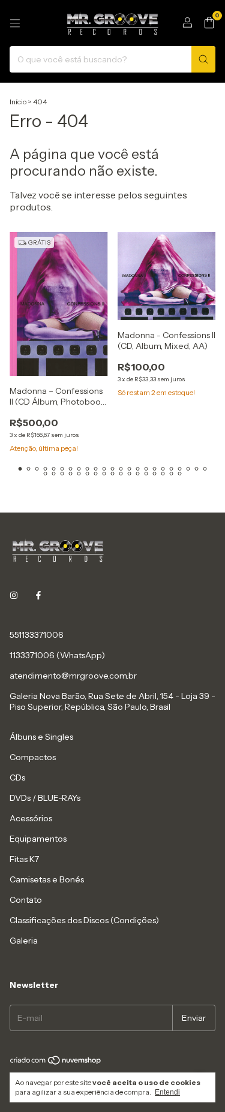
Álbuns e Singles (41, 736)
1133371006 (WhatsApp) (57, 655)
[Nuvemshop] (56, 1062)
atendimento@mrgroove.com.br (73, 675)
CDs (17, 777)
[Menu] (15, 23)
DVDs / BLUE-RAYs (45, 797)
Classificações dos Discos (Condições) (84, 920)
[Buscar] (203, 59)
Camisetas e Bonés (47, 879)
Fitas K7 (24, 859)
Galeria (24, 940)
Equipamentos (38, 838)
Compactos (33, 757)
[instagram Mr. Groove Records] (14, 595)
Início (18, 101)
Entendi (167, 1092)
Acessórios (31, 818)
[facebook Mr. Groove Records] (38, 595)
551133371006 (37, 634)
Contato (26, 899)
